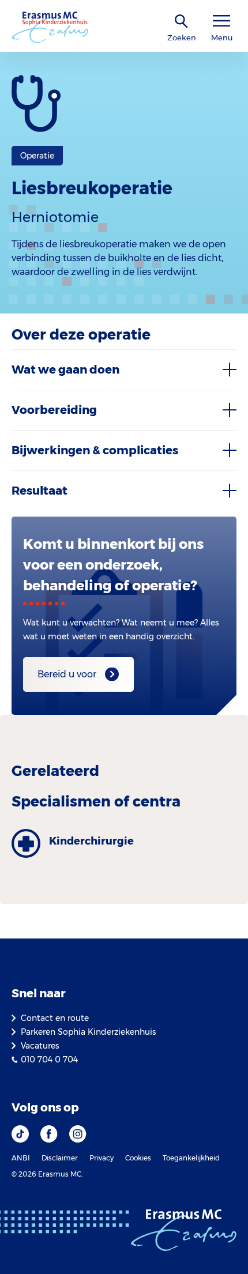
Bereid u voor (66, 674)
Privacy (101, 1158)
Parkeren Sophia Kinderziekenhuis (88, 1032)
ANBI (21, 1158)
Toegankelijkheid (191, 1158)
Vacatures (40, 1046)
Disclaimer (60, 1158)
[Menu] (221, 21)
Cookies (138, 1158)
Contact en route (55, 1018)
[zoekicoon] (181, 21)
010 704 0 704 (49, 1059)
